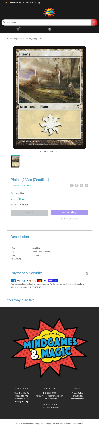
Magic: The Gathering (21, 186)
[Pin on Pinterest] (77, 185)
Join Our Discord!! (49, 399)
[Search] (94, 22)
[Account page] (49, 29)
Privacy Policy (77, 393)
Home (9, 39)
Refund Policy (77, 396)
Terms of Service (77, 399)
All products (19, 39)
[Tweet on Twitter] (81, 185)
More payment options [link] (69, 218)
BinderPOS (78, 423)
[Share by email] (86, 185)
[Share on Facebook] (72, 185)
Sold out (29, 212)
